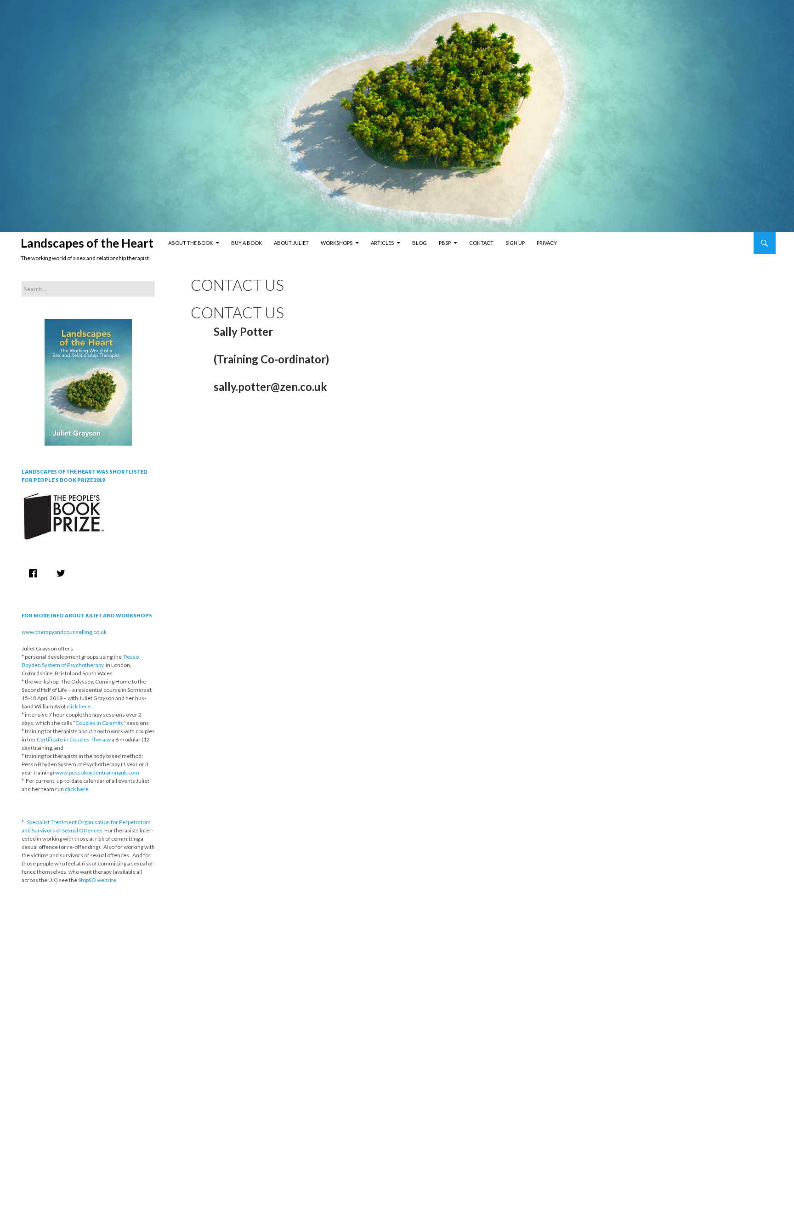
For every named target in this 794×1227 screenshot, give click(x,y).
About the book (190, 243)
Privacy (547, 243)
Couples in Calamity (99, 722)
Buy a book (246, 243)
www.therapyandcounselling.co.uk (64, 631)
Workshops (336, 243)
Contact (481, 243)
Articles (382, 243)
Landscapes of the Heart (87, 243)
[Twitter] (63, 573)
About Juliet (291, 243)
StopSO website (97, 879)
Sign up (515, 243)
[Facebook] (35, 573)
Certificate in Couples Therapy (74, 739)
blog (419, 243)
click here (79, 706)
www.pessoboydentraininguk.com (97, 772)
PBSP (445, 243)
